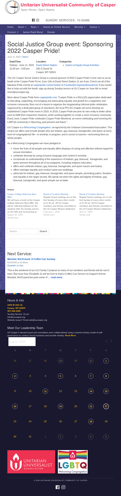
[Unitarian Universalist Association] (32, 462)
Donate (51, 32)
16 (15, 406)
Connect (12, 32)
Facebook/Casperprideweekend (81, 85)
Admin (25, 57)
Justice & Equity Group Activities (82, 65)
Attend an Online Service (56, 27)
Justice (94, 27)
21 (91, 406)
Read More (70, 335)
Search (43, 231)
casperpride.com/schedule (47, 85)
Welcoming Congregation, (37, 127)
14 (91, 391)
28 (91, 421)
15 (106, 391)
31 (91, 361)
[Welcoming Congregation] (74, 462)
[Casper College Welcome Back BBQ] (25, 206)
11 (45, 391)
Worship (79, 27)
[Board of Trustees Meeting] (61, 204)
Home (10, 27)
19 (60, 406)
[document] (60, 162)
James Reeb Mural (33, 32)
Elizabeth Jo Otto (15, 265)
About (21, 27)
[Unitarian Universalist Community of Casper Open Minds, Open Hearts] (60, 5)
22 (106, 406)
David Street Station (46, 65)
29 (60, 361)
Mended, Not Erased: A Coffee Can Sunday (31, 259)
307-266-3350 (14, 311)
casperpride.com (48, 97)
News (34, 27)
